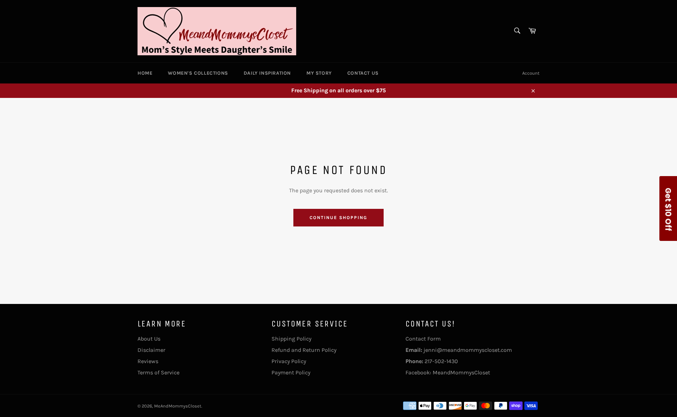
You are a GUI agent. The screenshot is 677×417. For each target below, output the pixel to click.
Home (145, 73)
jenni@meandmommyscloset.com (467, 350)
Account (530, 73)
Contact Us (363, 73)
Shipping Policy (291, 338)
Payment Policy (291, 372)
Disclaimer (151, 350)
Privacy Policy (289, 361)
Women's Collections (198, 73)
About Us (149, 338)
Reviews (148, 361)
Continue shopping (338, 217)
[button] (668, 208)
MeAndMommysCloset (177, 406)
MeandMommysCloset (461, 372)
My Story (319, 73)
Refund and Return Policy (304, 350)
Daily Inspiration (267, 73)
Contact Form (423, 338)
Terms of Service (158, 372)
